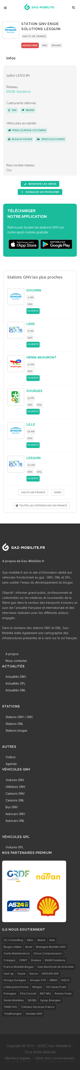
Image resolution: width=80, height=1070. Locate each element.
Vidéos (11, 757)
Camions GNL (15, 800)
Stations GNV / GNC (19, 717)
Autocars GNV (15, 814)
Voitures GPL (14, 847)
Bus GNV (12, 807)
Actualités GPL (15, 683)
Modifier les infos (42, 183)
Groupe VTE (38, 980)
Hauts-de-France (34, 36)
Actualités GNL (16, 690)
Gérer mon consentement (54, 1058)
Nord (57, 492)
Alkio (30, 940)
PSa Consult (28, 993)
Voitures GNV (15, 780)
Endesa (36, 960)
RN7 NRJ (45, 993)
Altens (41, 940)
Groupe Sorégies (15, 980)
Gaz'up (9, 973)
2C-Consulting (13, 940)
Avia (52, 940)
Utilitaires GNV (15, 786)
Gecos (33, 973)
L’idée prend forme (16, 987)
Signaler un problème (42, 191)
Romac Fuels (63, 993)
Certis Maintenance (17, 953)
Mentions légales (18, 1058)
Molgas (37, 987)
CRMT (23, 960)
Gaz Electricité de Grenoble (56, 966)
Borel (28, 946)
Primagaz (10, 993)
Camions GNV (15, 793)
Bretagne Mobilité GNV (51, 946)
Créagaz (9, 960)
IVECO (65, 980)
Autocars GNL (15, 820)
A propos (12, 654)
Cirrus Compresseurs (47, 953)
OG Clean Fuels (56, 987)
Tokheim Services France (37, 1006)
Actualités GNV (16, 676)
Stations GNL (14, 723)
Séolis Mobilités (14, 1000)
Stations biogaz (16, 730)
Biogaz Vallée (13, 946)
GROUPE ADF (50, 973)
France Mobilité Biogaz (19, 966)
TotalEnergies (13, 1013)
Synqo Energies (50, 1000)
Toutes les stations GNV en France (42, 505)
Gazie (21, 973)
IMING (53, 980)
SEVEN (32, 1000)
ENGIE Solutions (18, 92)
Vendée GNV (34, 1013)
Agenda (11, 764)
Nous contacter (16, 660)
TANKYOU (10, 1006)
